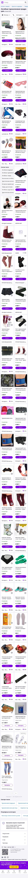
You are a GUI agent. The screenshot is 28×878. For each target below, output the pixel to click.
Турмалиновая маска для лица (9, 808)
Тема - (7, 847)
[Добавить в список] (12, 27)
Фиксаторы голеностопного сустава (11, 815)
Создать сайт (14, 867)
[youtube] (2, 857)
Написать (20, 41)
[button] (7, 41)
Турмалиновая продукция (8, 803)
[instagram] (8, 857)
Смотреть (7, 725)
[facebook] (5, 857)
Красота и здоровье (17, 6)
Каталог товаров (5, 6)
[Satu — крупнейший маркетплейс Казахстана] (2, 2)
